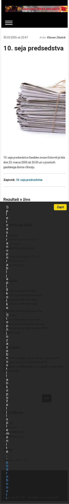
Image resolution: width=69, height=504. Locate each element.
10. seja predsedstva (33, 48)
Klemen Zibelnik (56, 37)
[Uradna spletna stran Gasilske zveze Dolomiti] (36, 8)
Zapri (60, 207)
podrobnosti (7, 480)
